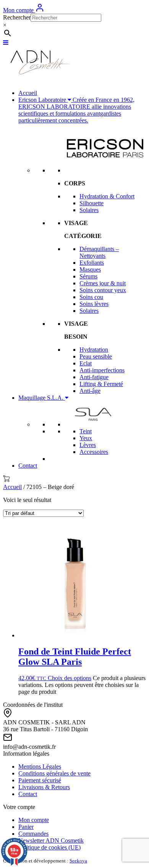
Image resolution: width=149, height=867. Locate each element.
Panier (26, 827)
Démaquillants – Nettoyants (99, 252)
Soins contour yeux (102, 290)
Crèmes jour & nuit (102, 283)
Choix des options (69, 678)
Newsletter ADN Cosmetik (51, 840)
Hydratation (93, 349)
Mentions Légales (39, 766)
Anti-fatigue (94, 377)
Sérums (88, 276)
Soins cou (91, 297)
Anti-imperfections (102, 370)
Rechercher (17, 17)
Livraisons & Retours (44, 787)
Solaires (89, 210)
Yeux (85, 438)
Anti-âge (89, 391)
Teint (85, 431)
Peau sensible (95, 356)
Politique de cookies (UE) (49, 847)
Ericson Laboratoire (76, 110)
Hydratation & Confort (106, 196)
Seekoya (78, 861)
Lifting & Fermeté (101, 384)
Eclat (85, 363)
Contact (27, 465)
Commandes (33, 833)
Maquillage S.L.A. (41, 397)
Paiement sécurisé (39, 780)
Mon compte (19, 10)
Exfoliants (91, 262)
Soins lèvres (94, 304)
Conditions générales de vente (54, 773)
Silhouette (91, 203)
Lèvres (87, 445)
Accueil (27, 93)
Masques (90, 269)
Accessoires (93, 452)
